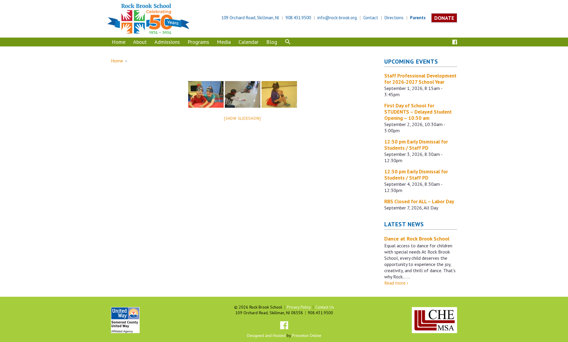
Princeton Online (306, 335)
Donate (444, 17)
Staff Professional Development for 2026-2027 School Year (420, 78)
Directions (394, 17)
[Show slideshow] (242, 118)
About (140, 41)
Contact (370, 17)
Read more (396, 283)
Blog (271, 41)
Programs (198, 41)
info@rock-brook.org (337, 17)
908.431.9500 (298, 17)
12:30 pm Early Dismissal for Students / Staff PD (416, 144)
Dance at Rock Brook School (416, 238)
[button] (288, 43)
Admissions (167, 41)
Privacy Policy (299, 307)
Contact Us (324, 307)
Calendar (248, 41)
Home (118, 41)
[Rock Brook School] (148, 18)
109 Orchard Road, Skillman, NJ (250, 17)
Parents (418, 17)
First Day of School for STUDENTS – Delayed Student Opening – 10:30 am (418, 111)
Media (224, 41)
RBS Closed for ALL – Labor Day (419, 201)
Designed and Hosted (266, 335)
